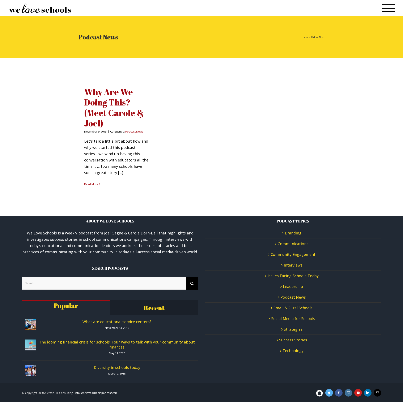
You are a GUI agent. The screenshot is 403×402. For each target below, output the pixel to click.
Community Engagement (293, 254)
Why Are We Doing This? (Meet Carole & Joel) (114, 107)
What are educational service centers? (116, 321)
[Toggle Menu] (388, 8)
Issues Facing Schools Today (293, 275)
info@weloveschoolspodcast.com (96, 393)
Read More (91, 184)
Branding (293, 232)
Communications (293, 243)
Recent (154, 308)
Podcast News (134, 131)
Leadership (293, 286)
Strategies (293, 329)
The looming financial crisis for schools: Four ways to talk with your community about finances (117, 345)
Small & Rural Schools (293, 307)
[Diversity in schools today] (30, 370)
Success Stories (293, 339)
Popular (66, 305)
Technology (293, 350)
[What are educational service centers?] (30, 324)
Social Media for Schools (293, 318)
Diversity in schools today (117, 367)
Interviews (293, 265)
